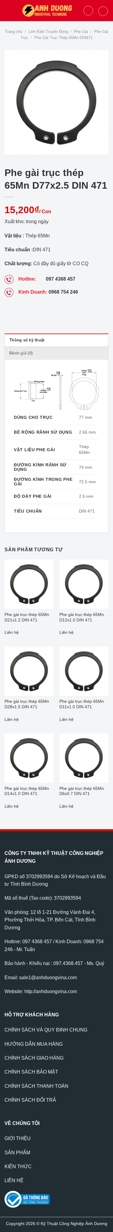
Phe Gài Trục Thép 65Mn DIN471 (63, 37)
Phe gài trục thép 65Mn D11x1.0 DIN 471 (81, 704)
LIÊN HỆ (14, 1180)
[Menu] (8, 10)
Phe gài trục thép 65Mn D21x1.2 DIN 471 (27, 617)
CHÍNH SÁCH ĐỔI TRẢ (30, 1100)
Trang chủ (13, 31)
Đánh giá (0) (21, 353)
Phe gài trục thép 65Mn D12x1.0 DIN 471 (81, 617)
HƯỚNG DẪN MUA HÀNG (34, 1044)
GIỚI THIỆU (18, 1138)
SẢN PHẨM (17, 1152)
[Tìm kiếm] (88, 10)
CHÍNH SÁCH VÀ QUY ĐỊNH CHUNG (46, 1029)
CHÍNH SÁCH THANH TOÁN (36, 1086)
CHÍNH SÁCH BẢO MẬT (31, 1071)
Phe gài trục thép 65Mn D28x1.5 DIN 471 (27, 704)
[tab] (56, 340)
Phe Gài (81, 31)
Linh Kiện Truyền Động (48, 31)
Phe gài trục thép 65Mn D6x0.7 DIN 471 (81, 791)
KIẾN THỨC (18, 1166)
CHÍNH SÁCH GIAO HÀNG (34, 1058)
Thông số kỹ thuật (26, 340)
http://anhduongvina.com (50, 991)
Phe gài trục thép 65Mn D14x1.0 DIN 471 (27, 791)
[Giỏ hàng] (103, 11)
